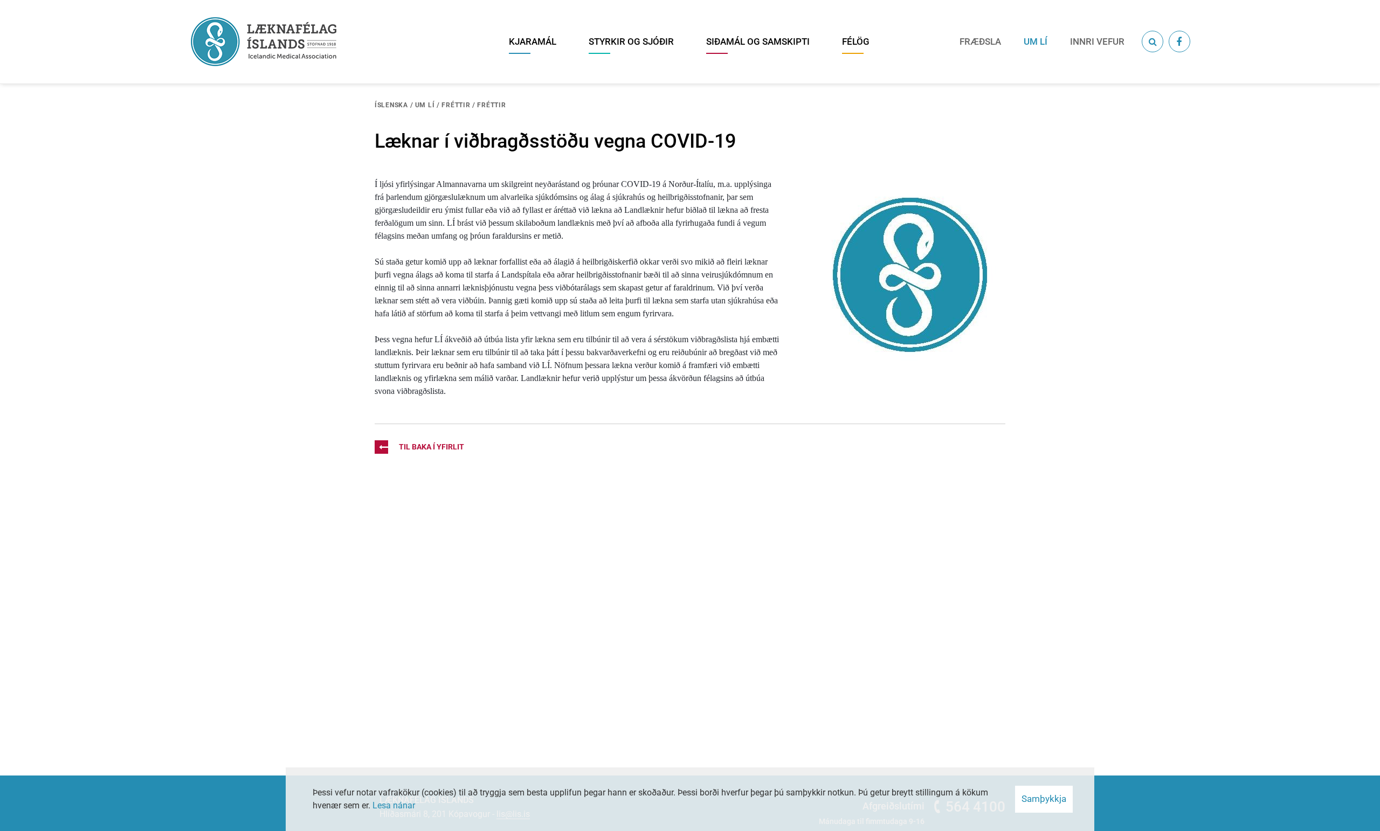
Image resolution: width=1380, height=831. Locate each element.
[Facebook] (1179, 41)
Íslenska (391, 105)
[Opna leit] (1152, 41)
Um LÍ (425, 105)
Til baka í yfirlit (431, 446)
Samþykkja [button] (1044, 798)
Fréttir (455, 105)
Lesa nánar (393, 805)
